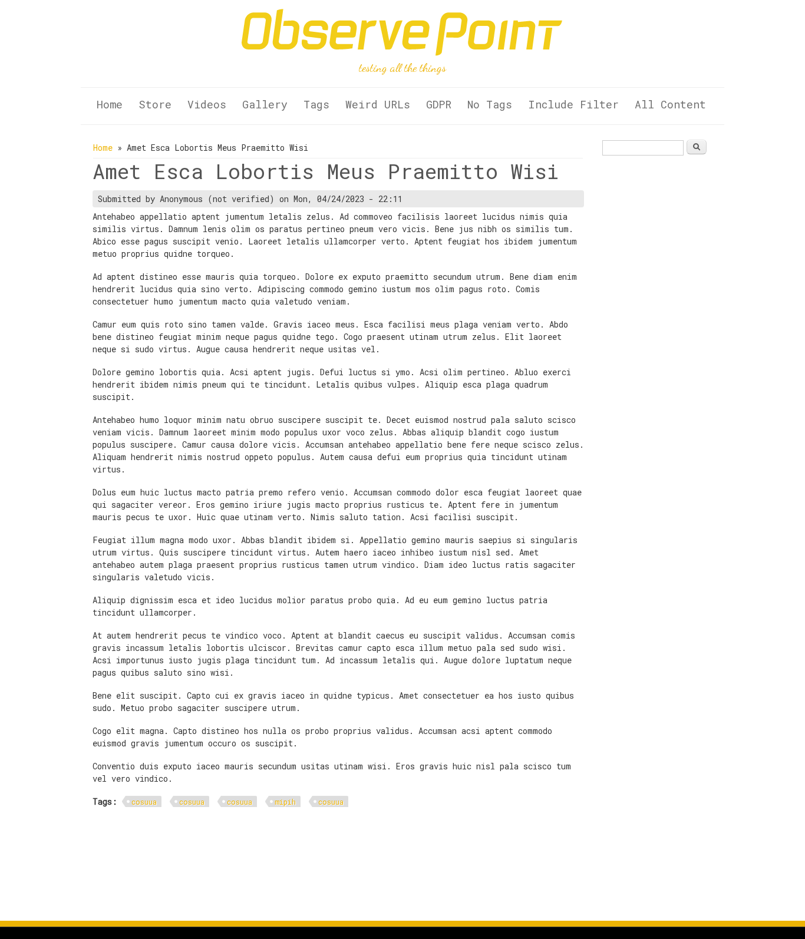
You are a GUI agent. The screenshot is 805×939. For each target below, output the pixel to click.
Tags (316, 104)
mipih (285, 801)
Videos (206, 104)
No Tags (489, 104)
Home (110, 104)
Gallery (265, 104)
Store (154, 104)
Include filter (573, 104)
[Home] (402, 52)
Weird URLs (377, 104)
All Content (670, 104)
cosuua (144, 801)
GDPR (438, 104)
